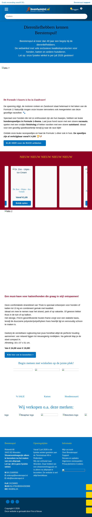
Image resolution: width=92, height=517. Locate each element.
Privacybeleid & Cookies (72, 464)
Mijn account (67, 450)
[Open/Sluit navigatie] (6, 9)
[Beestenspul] (47, 419)
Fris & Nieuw (36, 511)
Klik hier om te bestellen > (20, 355)
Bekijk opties (32, 203)
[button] (83, 9)
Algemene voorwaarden (72, 461)
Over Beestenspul (69, 452)
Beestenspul (81, 2)
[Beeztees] (69, 419)
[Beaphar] (25, 419)
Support (65, 455)
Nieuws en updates (70, 458)
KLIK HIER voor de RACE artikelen (23, 143)
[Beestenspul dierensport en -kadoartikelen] (38, 9)
